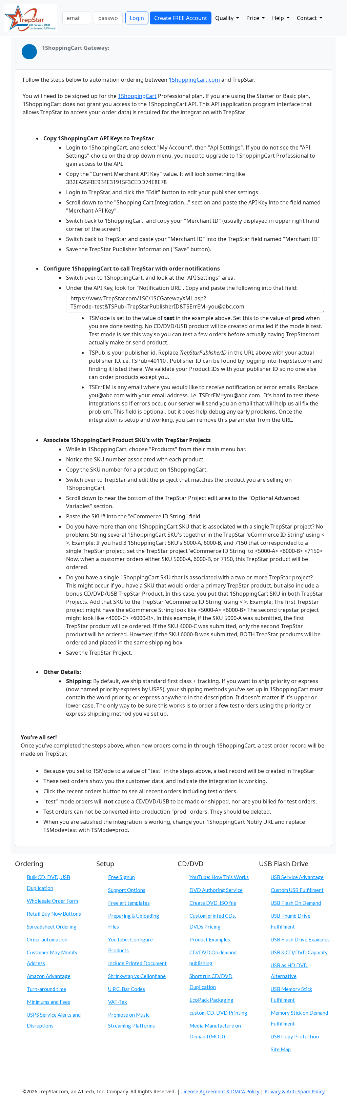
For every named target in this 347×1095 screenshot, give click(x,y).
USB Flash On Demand (296, 903)
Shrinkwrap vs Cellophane (137, 976)
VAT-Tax (117, 1002)
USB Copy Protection (295, 1036)
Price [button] (253, 18)
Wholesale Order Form (52, 901)
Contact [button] (307, 18)
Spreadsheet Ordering (52, 926)
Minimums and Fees (48, 1002)
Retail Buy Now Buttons (54, 914)
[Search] (331, 16)
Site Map (281, 1049)
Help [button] (278, 18)
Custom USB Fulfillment (297, 890)
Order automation (47, 939)
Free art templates (129, 903)
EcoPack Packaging (211, 1000)
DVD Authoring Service (216, 890)
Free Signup (121, 877)
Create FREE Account (180, 18)
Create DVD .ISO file (212, 903)
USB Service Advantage (297, 877)
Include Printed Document (137, 963)
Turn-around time (46, 989)
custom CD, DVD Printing (218, 1013)
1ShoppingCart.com (194, 79)
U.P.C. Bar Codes (126, 989)
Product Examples (209, 939)
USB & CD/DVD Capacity (299, 952)
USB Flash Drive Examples (300, 939)
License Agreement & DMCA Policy (220, 1091)
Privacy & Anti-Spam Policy (295, 1091)
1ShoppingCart (137, 96)
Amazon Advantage (48, 976)
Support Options (126, 890)
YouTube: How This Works (219, 877)
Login (137, 18)
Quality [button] (225, 18)
